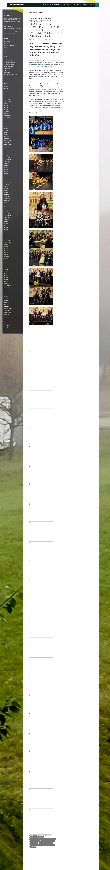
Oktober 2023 (7, 142)
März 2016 (6, 300)
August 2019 (6, 221)
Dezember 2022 (7, 157)
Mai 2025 (6, 105)
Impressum (45, 4)
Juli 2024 (6, 124)
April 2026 (6, 88)
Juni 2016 (6, 294)
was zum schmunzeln (8, 76)
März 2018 (6, 254)
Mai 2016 (6, 296)
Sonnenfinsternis (7, 68)
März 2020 (6, 207)
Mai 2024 (6, 128)
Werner (40, 39)
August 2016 (6, 291)
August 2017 (6, 267)
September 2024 (7, 121)
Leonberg (31, 18)
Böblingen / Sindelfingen (9, 45)
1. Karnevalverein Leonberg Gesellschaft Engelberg (43, 839)
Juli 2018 (6, 246)
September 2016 (7, 289)
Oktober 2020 (7, 196)
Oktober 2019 (7, 217)
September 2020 (7, 198)
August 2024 (6, 122)
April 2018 (6, 252)
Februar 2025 (6, 111)
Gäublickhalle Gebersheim (47, 841)
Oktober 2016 (7, 287)
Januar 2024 (6, 136)
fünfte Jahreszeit (34, 841)
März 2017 (6, 277)
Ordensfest (33, 846)
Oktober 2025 (7, 99)
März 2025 (6, 109)
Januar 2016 (6, 304)
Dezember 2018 (7, 236)
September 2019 (7, 219)
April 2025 (6, 107)
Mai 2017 (6, 273)
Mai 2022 (6, 169)
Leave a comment (49, 39)
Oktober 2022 (7, 161)
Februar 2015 (6, 325)
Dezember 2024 (7, 115)
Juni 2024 (6, 126)
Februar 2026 (6, 92)
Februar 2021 (6, 192)
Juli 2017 (6, 269)
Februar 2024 (6, 134)
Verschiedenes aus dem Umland (43, 18)
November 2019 (7, 215)
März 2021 (6, 190)
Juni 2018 (6, 248)
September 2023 (7, 144)
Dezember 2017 (7, 260)
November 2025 (7, 97)
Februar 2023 (6, 153)
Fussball (5, 47)
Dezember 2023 (7, 138)
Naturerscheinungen (8, 60)
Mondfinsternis (7, 56)
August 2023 (6, 146)
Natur (5, 58)
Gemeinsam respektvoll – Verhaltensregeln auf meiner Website (65, 4)
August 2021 (6, 184)
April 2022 (6, 171)
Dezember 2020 (7, 194)
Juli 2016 (6, 292)
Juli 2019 (6, 223)
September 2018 (7, 242)
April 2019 (6, 229)
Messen (5, 54)
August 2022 (6, 165)
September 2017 (7, 265)
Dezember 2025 (7, 95)
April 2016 (6, 298)
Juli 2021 (6, 186)
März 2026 (6, 90)
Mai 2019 (6, 227)
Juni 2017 (6, 271)
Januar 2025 (6, 113)
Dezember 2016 (7, 283)
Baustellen (6, 43)
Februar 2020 (6, 209)
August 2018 (6, 244)
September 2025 (7, 101)
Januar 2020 (6, 211)
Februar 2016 (6, 302)
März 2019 (6, 231)
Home (5, 49)
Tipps (5, 70)
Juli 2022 (6, 167)
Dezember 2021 (7, 177)
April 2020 (6, 206)
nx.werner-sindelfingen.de (9, 62)
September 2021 (7, 182)
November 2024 (7, 117)
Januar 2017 (6, 281)
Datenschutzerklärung (88, 4)
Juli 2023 (6, 148)
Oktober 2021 (7, 180)
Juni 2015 (6, 318)
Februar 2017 (6, 279)
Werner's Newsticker (17, 4)
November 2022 (7, 159)
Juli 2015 (6, 316)
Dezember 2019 (7, 213)
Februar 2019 (6, 233)
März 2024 (6, 132)
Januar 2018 (6, 258)
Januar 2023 (6, 155)
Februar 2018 (6, 256)
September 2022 (7, 163)
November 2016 (7, 285)
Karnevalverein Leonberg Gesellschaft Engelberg (42, 844)
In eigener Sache (7, 51)
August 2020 (6, 200)
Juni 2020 (6, 202)
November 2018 (7, 238)
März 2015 (6, 323)
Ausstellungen (7, 41)
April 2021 (6, 188)
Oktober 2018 (7, 240)
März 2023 (6, 151)
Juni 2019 (6, 225)
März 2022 (6, 173)
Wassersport (6, 78)
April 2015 (6, 321)
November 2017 (7, 262)
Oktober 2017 (7, 263)
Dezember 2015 (7, 306)
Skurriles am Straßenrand (9, 66)
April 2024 (6, 130)
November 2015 (7, 308)
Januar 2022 (6, 175)
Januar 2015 (6, 327)
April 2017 (6, 275)
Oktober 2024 (7, 119)
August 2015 (6, 314)
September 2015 (7, 312)
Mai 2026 (6, 86)
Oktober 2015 (7, 310)
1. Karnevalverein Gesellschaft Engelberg (40, 835)
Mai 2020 (6, 204)
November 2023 (7, 140)
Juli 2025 (6, 103)
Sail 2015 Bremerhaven (9, 64)
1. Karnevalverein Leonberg (37, 837)
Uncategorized (7, 72)
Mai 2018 (6, 250)
